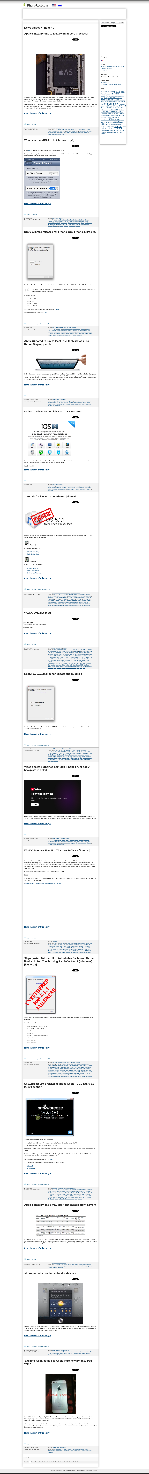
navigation (78, 487)
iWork (58, 223)
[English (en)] (103, 60)
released (30, 150)
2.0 (54, 1064)
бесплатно (104, 130)
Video (74, 664)
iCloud (61, 221)
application (76, 943)
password (57, 661)
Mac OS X (66, 947)
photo (78, 223)
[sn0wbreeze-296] (49, 1137)
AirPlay (90, 649)
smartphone (53, 132)
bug (79, 750)
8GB (84, 649)
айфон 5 (51, 668)
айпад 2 (73, 132)
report (73, 131)
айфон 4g (86, 132)
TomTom (53, 664)
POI (82, 841)
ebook (71, 401)
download (50, 221)
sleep (75, 663)
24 (67, 1461)
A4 (64, 750)
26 (71, 1461)
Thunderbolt (88, 663)
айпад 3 (64, 489)
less (70, 658)
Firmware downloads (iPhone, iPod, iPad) (112, 66)
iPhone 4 (50, 131)
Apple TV (76, 594)
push (70, 131)
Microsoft (84, 947)
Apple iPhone (113, 94)
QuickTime (80, 949)
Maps (49, 660)
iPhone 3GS (69, 330)
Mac (74, 332)
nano (68, 841)
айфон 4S (50, 134)
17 (55, 1461)
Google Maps (85, 654)
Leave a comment (31, 124)
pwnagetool (87, 1194)
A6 (61, 129)
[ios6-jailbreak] (40, 282)
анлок (86, 1074)
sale (113, 115)
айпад (68, 132)
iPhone (88, 129)
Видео (54, 844)
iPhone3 (85, 330)
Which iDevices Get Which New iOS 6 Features (53, 411)
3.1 (54, 129)
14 (49, 1461)
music (62, 660)
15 (51, 1461)
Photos (82, 223)
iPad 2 (84, 129)
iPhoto (85, 946)
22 (64, 1461)
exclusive (81, 1351)
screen (90, 223)
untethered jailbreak (78, 602)
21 (62, 1461)
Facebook (50, 654)
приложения (72, 226)
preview (75, 949)
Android (58, 651)
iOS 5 (69, 596)
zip (80, 333)
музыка (59, 668)
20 (60, 1461)
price (77, 402)
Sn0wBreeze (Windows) (34, 573)
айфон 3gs (77, 603)
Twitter (69, 224)
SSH (79, 1071)
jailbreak (71, 332)
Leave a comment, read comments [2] (37, 324)
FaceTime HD (62, 654)
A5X (59, 129)
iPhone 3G (63, 330)
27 (73, 1461)
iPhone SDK (80, 946)
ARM (69, 129)
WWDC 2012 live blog (37, 612)
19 (58, 1461)
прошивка (62, 606)
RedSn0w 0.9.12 (58, 756)
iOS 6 (72, 221)
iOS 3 (86, 944)
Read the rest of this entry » (37, 113)
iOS (70, 221)
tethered (58, 333)
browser (64, 486)
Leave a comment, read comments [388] (38, 1059)
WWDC (77, 333)
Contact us (104, 70)
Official (60, 648)
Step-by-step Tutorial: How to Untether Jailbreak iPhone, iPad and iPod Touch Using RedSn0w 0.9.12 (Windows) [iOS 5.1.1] (59, 961)
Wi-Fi (81, 664)
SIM (57, 224)
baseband (89, 1189)
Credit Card (61, 652)
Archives (103, 77)
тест (56, 405)
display (72, 129)
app (63, 129)
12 (46, 1461)
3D (54, 329)
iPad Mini (84, 655)
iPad (81, 129)
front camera (75, 1264)
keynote (63, 223)
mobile (59, 660)
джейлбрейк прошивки (72, 335)
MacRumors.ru (105, 82)
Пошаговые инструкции (54, 606)
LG (64, 131)
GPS (90, 654)
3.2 (67, 649)
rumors (64, 399)
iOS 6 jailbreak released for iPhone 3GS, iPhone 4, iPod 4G (60, 231)
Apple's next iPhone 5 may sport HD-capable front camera (60, 1204)
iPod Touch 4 (57, 332)
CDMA (67, 329)
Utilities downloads (106, 68)
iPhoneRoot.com (37, 5)
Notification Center (72, 223)
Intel (61, 655)
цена (58, 405)
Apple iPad (104, 94)
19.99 (58, 649)
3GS (59, 329)
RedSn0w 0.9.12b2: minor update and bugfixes (53, 673)
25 (69, 1461)
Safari (86, 223)
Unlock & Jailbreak (71, 327)
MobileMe (50, 949)
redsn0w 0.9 (84, 332)
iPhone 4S (60, 131)
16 (53, 1461)
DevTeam (77, 329)
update (64, 132)
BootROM (75, 750)
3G (54, 219)
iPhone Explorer (59, 1068)
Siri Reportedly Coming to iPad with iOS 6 (50, 1273)
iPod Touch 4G (64, 332)
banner (65, 219)
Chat (91, 943)
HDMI (54, 655)
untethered (70, 602)
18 (56, 1461)
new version (73, 660)
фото (84, 668)
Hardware (56, 128)
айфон (77, 132)
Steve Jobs (61, 950)
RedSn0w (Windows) (33, 554)
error (87, 750)
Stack (81, 663)
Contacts (64, 1449)
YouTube (82, 224)
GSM (49, 330)
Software (61, 218)
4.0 (76, 649)
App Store (67, 651)
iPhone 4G (55, 131)
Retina (76, 131)
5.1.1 (62, 594)
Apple (65, 129)
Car (67, 486)
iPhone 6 (103, 107)
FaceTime (71, 486)
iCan (79, 129)
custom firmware (52, 596)
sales (116, 115)
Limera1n (71, 754)
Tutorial (68, 593)
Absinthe (66, 594)
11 (44, 1461)
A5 (56, 129)
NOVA (49, 661)
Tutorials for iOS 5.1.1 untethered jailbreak (50, 496)
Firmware (56, 218)
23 (66, 1461)
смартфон (61, 134)
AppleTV (88, 594)
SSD (78, 663)
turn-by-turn (51, 489)
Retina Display (82, 131)
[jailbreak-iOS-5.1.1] (49, 533)
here (57, 309)
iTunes (55, 223)
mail (74, 487)
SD (48, 224)
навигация (50, 490)
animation (56, 1351)
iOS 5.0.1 (73, 596)
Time (61, 132)
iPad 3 (87, 486)
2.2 (54, 1264)
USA (73, 950)
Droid (85, 652)
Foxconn (69, 1449)
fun (59, 221)
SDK (51, 950)
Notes (78, 660)
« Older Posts (27, 23)
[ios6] (49, 458)
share (53, 224)
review (49, 663)
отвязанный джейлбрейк (83, 605)
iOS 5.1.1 (83, 596)
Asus (60, 401)
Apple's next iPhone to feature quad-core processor (56, 33)
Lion (67, 131)
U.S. (102, 122)
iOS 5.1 (78, 596)
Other (60, 128)
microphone (54, 660)
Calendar (72, 219)
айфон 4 (81, 132)
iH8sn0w (66, 221)
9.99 (87, 649)
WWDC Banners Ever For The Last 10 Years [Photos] (57, 850)
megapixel (65, 1266)
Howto (63, 596)
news (113, 112)
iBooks (53, 751)
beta (68, 219)
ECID (118, 99)
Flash (67, 654)
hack (81, 1065)
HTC (76, 129)
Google (88, 329)
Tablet (58, 132)
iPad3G (57, 597)
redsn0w (78, 332)
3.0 (57, 943)
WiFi (78, 1073)
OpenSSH (82, 1070)
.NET (55, 649)
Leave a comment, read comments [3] (37, 1346)
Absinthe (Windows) (33, 552)
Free (71, 654)
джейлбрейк (62, 335)
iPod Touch (50, 332)
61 (77, 1461)
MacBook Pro (72, 402)
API (61, 651)
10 (42, 1461)
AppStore (76, 651)
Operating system (61, 949)
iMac (78, 944)
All (53, 128)
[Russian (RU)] (103, 58)
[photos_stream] (42, 199)
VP (60, 843)
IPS (57, 402)
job (52, 947)
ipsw (63, 1070)
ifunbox (84, 1065)
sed (48, 132)
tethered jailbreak (65, 333)
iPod (89, 330)
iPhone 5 (78, 657)
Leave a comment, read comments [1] (37, 745)
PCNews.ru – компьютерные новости (111, 84)
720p (81, 649)
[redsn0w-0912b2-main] (41, 724)
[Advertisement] (74, 14)
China (56, 652)
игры (55, 668)
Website (78, 224)
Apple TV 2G (82, 594)
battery (87, 651)
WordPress (50, 603)
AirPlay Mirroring (52, 651)
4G (61, 329)
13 (47, 1461)
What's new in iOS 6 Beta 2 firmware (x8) (49, 140)
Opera (52, 661)
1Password (63, 649)
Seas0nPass (63, 600)
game (76, 654)
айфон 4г (55, 134)
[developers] (60, 903)
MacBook (66, 402)
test (55, 333)
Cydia (55, 327)
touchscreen (64, 224)
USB (71, 664)
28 (75, 1461)
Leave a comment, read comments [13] (38, 589)
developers (81, 219)
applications (82, 943)
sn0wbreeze (70, 600)
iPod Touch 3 (64, 599)
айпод (82, 333)
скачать (78, 226)
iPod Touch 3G (71, 599)
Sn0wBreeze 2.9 (68, 1195)
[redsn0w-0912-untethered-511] (40, 1015)
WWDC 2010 (88, 950)
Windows (72, 333)
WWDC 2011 (51, 952)
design (76, 219)
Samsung (89, 131)
